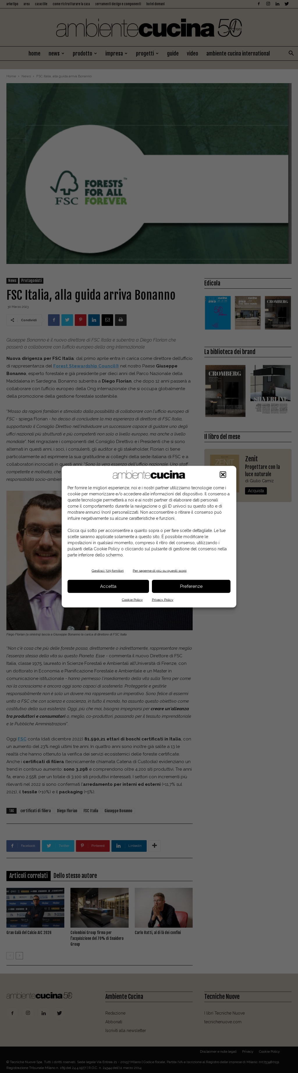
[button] (223, 474)
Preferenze (191, 586)
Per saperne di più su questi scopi (160, 570)
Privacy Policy (162, 599)
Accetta (108, 586)
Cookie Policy (132, 599)
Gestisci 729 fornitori (108, 570)
